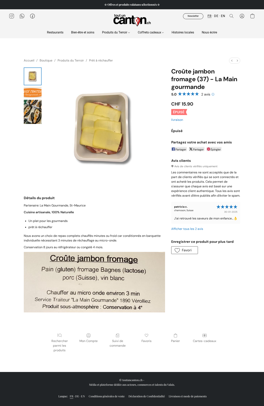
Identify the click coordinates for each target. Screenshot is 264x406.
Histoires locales (183, 32)
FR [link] (71, 396)
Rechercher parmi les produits (59, 345)
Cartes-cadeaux (204, 341)
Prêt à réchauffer (101, 60)
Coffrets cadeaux (150, 32)
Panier (175, 341)
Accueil (29, 60)
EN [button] (223, 16)
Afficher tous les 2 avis (187, 229)
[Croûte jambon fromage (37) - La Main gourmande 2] (33, 112)
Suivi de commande (118, 343)
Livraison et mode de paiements (188, 396)
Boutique (46, 60)
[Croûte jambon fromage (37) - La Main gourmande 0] (33, 76)
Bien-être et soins (82, 32)
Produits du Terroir (115, 32)
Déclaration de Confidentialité (147, 396)
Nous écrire (209, 32)
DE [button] (216, 16)
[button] (132, 20)
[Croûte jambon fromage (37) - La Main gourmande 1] (33, 92)
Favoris (146, 341)
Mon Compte (88, 341)
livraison (177, 120)
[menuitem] (232, 60)
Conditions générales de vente (107, 396)
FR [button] (209, 16)
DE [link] (77, 396)
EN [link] (83, 396)
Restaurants (55, 32)
